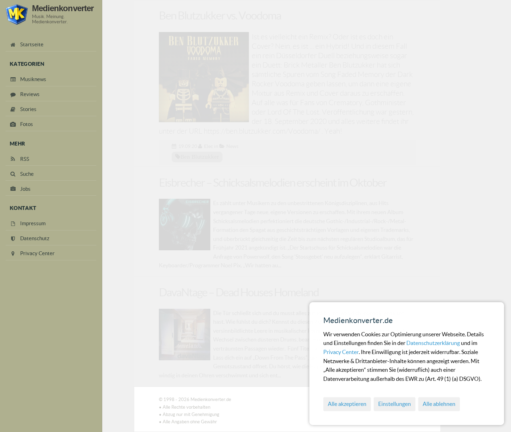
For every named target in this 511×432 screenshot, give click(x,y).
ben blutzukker (199, 157)
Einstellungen (394, 404)
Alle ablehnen (439, 404)
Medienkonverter (63, 8)
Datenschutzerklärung (433, 343)
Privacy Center (341, 352)
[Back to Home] (17, 14)
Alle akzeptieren (347, 404)
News (232, 146)
